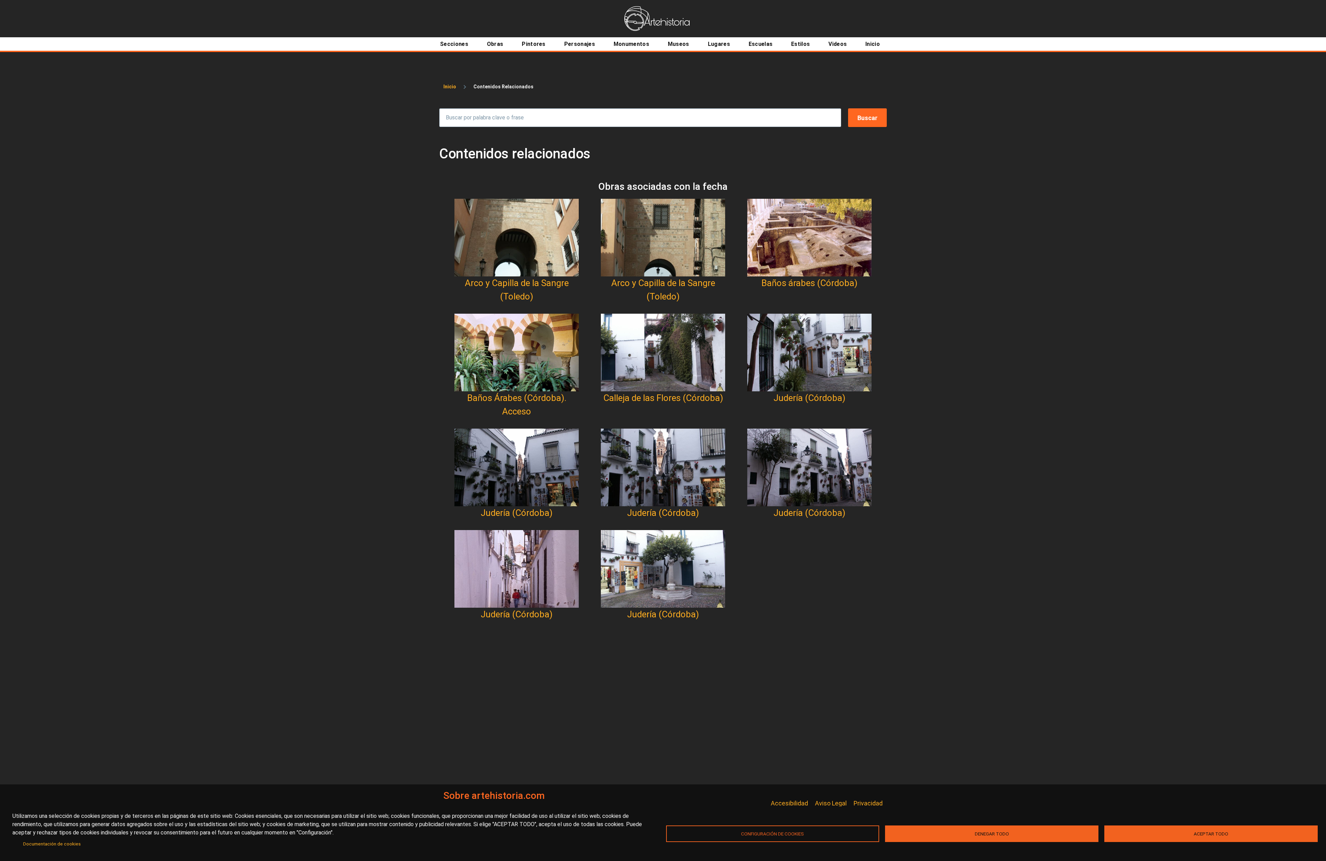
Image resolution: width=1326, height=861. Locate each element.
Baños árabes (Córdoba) (809, 283)
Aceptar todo (1211, 833)
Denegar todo (992, 833)
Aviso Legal (831, 803)
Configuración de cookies (772, 833)
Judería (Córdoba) (809, 398)
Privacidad (868, 803)
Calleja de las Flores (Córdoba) (663, 398)
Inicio (449, 86)
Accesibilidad (789, 803)
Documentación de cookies (52, 844)
